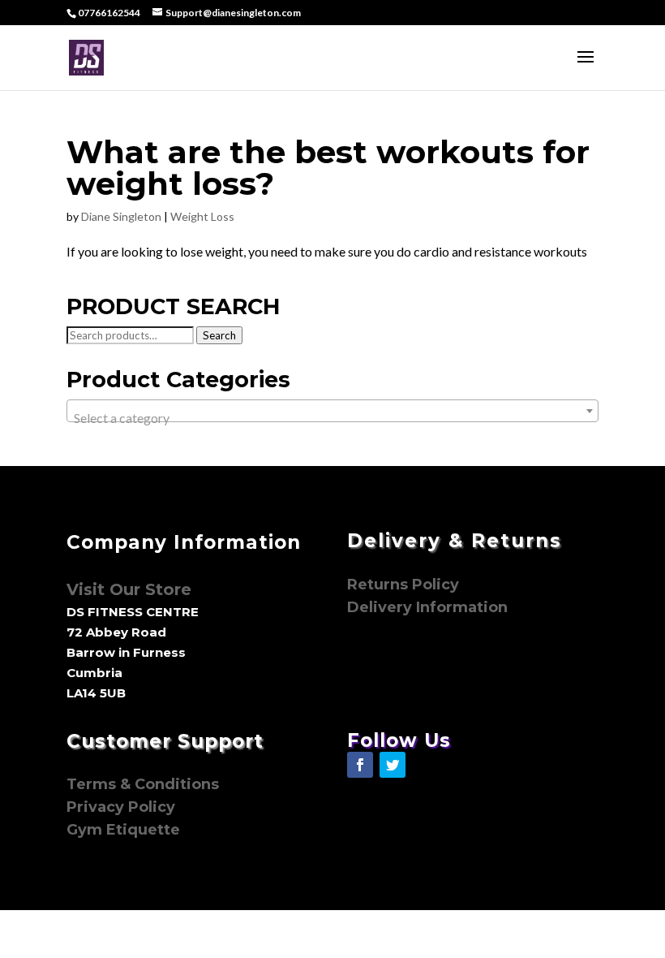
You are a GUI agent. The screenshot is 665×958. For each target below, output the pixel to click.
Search (219, 335)
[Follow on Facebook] (360, 765)
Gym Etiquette (123, 830)
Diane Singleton (121, 216)
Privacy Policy (122, 807)
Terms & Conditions (142, 784)
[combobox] (332, 410)
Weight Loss (202, 216)
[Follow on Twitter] (392, 765)
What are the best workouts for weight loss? (328, 167)
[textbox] (332, 418)
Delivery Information (427, 607)
